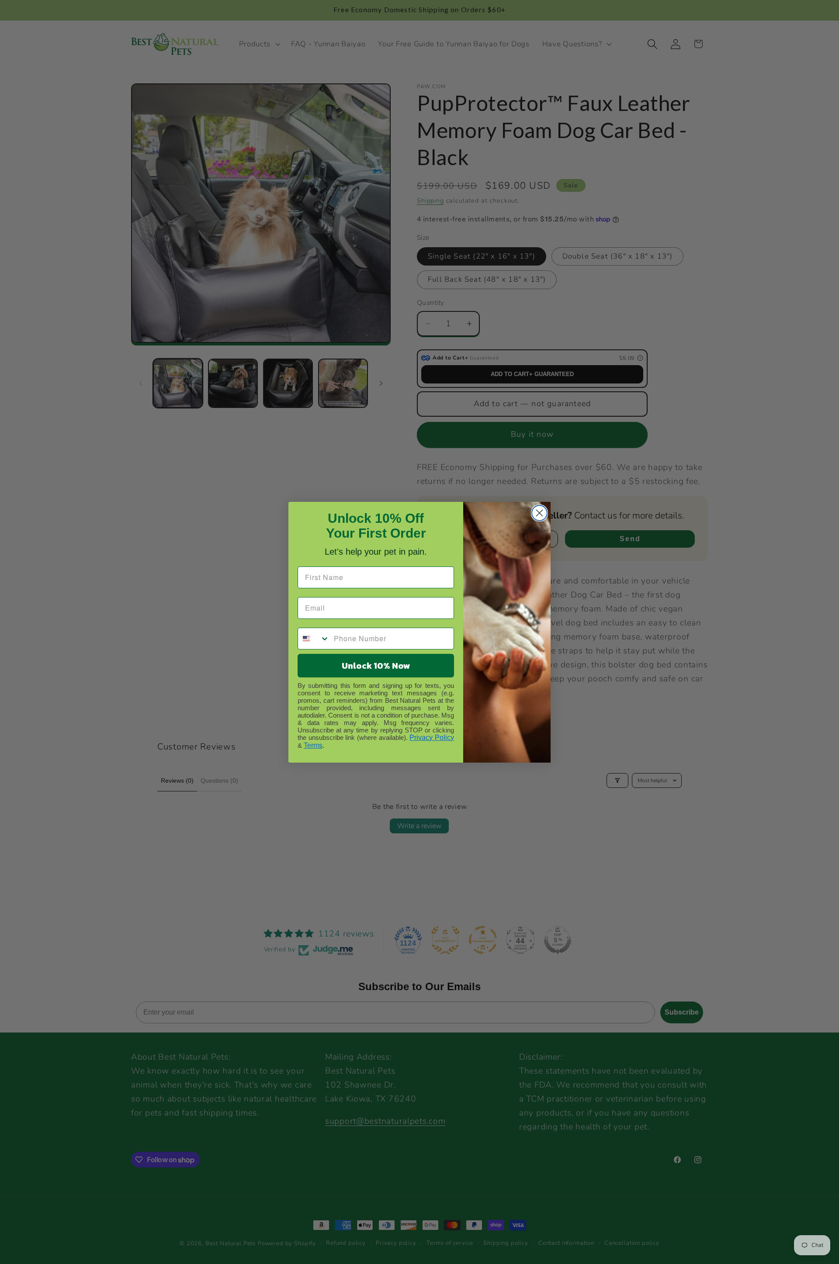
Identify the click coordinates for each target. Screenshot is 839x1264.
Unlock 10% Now (376, 665)
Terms (313, 745)
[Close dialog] (539, 513)
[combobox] (313, 638)
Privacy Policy (431, 737)
